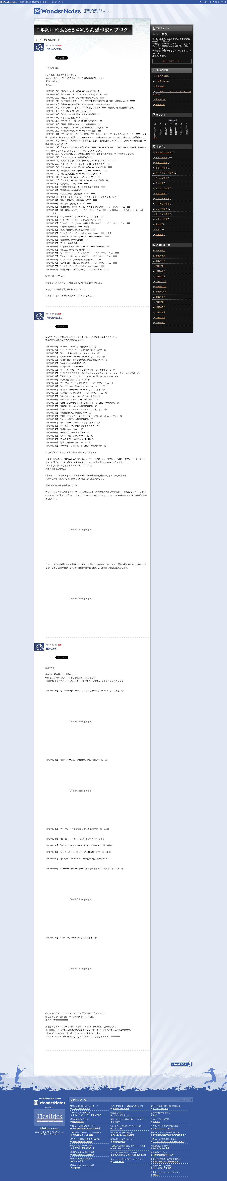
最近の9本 (51, 648)
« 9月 (154, 138)
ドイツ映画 (161, 193)
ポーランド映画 (163, 214)
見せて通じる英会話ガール (83, 1148)
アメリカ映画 (162, 157)
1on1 (155, 1115)
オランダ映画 (162, 168)
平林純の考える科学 (121, 1109)
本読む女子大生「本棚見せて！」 (166, 1161)
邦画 (158, 229)
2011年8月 (160, 302)
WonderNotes (73, 11)
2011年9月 (160, 297)
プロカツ (116, 1122)
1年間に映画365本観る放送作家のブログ (169, 1135)
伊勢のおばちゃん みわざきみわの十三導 (129, 1155)
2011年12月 (161, 281)
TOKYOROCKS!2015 (81, 1109)
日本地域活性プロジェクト (164, 1155)
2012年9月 (160, 251)
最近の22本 (161, 99)
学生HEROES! (78, 1122)
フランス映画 (162, 209)
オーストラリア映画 (164, 173)
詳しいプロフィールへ (172, 61)
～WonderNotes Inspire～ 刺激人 (86, 1128)
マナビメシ (117, 1128)
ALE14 (156, 1175)
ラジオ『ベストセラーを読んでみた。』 (88, 1115)
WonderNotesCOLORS (82, 1142)
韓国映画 (160, 234)
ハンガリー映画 (163, 204)
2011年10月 (161, 292)
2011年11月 (161, 287)
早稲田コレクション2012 (82, 1135)
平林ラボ (76, 1168)
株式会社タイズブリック (50, 1128)
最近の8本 (160, 104)
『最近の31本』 (54, 317)
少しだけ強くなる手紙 (162, 1168)
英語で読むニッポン (121, 1148)
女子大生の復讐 (119, 1142)
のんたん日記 (77, 1161)
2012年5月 (160, 256)
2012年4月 (160, 261)
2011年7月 (160, 307)
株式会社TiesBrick (49, 1117)
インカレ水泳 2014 (160, 1109)
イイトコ (156, 1122)
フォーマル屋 (118, 1162)
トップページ (207, 2)
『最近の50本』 (54, 49)
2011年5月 (160, 317)
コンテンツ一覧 (220, 2)
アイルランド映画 (163, 152)
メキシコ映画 (162, 219)
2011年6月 (160, 312)
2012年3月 (160, 266)
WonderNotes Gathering (83, 1155)
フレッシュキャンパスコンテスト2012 (168, 1142)
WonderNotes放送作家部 (123, 1135)
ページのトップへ (182, 1064)
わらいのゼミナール (121, 1115)
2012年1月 (160, 276)
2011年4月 (160, 322)
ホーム (39, 40)
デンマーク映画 (163, 188)
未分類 (159, 224)
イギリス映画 (162, 162)
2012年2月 (160, 271)
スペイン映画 (162, 178)
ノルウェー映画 (163, 198)
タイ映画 (160, 183)
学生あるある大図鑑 (161, 1148)
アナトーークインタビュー (164, 1128)
